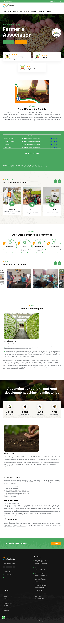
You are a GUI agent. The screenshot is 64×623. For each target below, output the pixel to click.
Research (12, 209)
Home (4, 11)
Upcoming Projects (8, 603)
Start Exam (54, 138)
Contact (48, 11)
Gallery (41, 11)
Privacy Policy (37, 596)
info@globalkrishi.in (8, 1)
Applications (24, 11)
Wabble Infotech (15, 621)
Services (15, 11)
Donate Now (8, 42)
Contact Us (20, 42)
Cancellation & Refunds (39, 598)
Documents (6, 610)
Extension (32, 210)
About (9, 11)
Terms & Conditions (38, 594)
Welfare (6, 605)
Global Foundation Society (54, 621)
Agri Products (52, 210)
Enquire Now (56, 543)
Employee (33, 11)
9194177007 (8, 571)
